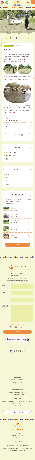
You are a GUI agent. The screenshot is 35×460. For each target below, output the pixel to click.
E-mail (3, 292)
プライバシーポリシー (16, 325)
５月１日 (8, 125)
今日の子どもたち (8, 46)
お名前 (4, 285)
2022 (7, 184)
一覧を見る (17, 245)
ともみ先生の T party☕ (13, 119)
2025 (7, 178)
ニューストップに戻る (17, 135)
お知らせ (8, 159)
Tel (2, 299)
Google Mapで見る (17, 412)
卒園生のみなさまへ (12, 156)
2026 (7, 174)
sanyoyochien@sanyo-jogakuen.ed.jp (18, 280)
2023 (7, 181)
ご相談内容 (5, 306)
